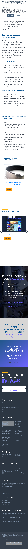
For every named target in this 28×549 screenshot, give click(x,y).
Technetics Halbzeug (19, 446)
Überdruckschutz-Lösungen (18, 443)
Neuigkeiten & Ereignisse (7, 411)
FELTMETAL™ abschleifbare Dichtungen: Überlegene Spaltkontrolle (12, 518)
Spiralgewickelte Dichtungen (18, 424)
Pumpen (16, 470)
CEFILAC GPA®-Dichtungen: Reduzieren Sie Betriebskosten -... (13, 522)
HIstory (3, 402)
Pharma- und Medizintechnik (18, 455)
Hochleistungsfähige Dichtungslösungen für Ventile (19, 473)
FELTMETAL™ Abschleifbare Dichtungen (5, 423)
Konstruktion (5, 468)
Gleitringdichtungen (19, 426)
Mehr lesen (9, 189)
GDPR (16, 538)
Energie (4, 456)
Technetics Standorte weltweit (8, 405)
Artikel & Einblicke (6, 502)
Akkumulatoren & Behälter (18, 436)
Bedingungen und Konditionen (8, 538)
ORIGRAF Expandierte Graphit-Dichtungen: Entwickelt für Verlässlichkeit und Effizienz (7, 443)
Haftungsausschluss (14, 539)
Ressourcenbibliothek (7, 500)
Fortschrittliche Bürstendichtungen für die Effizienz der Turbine (14, 514)
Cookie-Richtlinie (5, 539)
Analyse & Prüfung (6, 488)
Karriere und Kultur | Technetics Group (10, 407)
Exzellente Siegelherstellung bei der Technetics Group (13, 491)
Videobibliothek (5, 504)
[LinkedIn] (16, 543)
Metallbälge (17, 433)
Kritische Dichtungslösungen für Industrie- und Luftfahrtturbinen (7, 472)
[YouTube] (20, 543)
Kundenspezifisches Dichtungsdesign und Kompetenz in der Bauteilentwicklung (13, 484)
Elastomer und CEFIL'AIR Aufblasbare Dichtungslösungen (7, 430)
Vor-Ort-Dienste (5, 493)
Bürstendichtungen (6, 426)
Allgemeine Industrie (6, 458)
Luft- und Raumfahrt (6, 454)
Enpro (3, 409)
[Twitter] (12, 543)
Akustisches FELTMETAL (18, 440)
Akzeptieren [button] (10, 15)
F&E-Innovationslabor (7, 486)
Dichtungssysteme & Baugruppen (6, 438)
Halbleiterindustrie (18, 457)
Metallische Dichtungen (7, 420)
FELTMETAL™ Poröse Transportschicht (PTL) (7, 434)
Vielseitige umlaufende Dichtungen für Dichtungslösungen (19, 430)
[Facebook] (8, 543)
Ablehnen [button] (18, 15)
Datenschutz (20, 538)
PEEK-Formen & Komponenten (18, 421)
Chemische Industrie (6, 465)
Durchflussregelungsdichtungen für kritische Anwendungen (20, 467)
